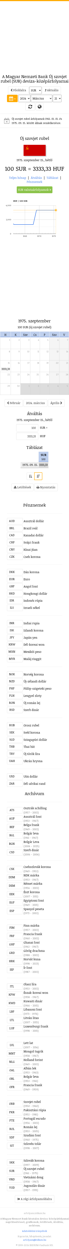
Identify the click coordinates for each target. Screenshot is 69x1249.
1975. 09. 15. (30, 465)
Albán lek (30, 1068)
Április (55, 403)
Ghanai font (32, 942)
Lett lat (28, 1043)
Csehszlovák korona (37, 867)
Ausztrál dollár (34, 521)
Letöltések (24, 487)
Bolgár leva (31, 833)
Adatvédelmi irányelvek (34, 1231)
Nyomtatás (47, 487)
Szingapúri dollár (35, 740)
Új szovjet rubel (34, 1169)
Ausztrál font (33, 817)
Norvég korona (34, 674)
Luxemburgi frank (36, 1026)
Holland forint (33, 1060)
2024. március (35, 403)
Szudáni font (32, 1135)
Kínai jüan (31, 550)
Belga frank (31, 825)
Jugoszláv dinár (34, 1186)
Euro (27, 579)
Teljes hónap (17, 178)
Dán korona (31, 572)
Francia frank (33, 934)
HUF (42, 436)
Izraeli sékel (32, 608)
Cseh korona (32, 557)
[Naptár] (12, 98)
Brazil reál (31, 528)
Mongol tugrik (33, 1051)
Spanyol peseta (34, 909)
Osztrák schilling (35, 808)
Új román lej (32, 703)
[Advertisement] (34, 35)
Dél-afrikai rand (34, 784)
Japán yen (30, 638)
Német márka (33, 884)
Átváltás (36, 178)
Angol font (31, 586)
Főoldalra (19, 90)
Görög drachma (34, 951)
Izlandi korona (33, 630)
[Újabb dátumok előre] (38, 476)
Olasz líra (30, 984)
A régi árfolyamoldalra (36, 1199)
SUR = (43, 428)
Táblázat (52, 178)
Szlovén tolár (32, 1144)
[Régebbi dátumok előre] (30, 476)
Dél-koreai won (34, 645)
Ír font (28, 968)
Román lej (30, 1127)
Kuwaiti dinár (33, 1001)
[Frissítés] (30, 106)
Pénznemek (34, 182)
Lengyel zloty (33, 696)
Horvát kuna (32, 959)
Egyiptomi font (34, 900)
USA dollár (31, 776)
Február (14, 403)
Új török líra (32, 754)
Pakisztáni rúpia (35, 1110)
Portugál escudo (35, 1119)
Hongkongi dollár (35, 594)
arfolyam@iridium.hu (34, 1239)
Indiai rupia (32, 623)
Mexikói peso (32, 652)
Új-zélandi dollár (35, 681)
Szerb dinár (31, 710)
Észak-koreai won (36, 993)
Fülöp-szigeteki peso (38, 689)
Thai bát (29, 747)
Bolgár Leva (31, 842)
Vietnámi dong (33, 1177)
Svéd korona (32, 732)
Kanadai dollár (34, 535)
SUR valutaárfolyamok (33, 190)
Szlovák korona (34, 1160)
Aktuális (52, 90)
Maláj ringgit (32, 659)
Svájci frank (32, 542)
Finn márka (31, 926)
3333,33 (5, 369)
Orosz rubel (31, 725)
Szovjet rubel (32, 1102)
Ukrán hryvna (33, 761)
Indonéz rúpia (33, 601)
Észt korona (32, 892)
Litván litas (31, 1018)
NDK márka (31, 875)
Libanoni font (33, 1009)
